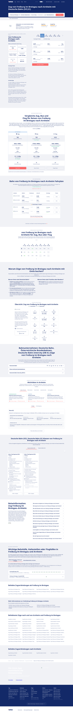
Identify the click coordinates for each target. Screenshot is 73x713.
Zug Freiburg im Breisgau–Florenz (28, 637)
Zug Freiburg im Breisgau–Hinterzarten (29, 593)
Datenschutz (36, 709)
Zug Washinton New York (13, 691)
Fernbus (18, 1)
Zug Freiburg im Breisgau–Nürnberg (43, 639)
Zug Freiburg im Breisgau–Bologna (14, 641)
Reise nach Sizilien (57, 696)
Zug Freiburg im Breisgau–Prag (28, 641)
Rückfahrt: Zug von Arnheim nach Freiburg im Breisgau (19, 605)
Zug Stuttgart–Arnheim (26, 621)
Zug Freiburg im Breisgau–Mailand (42, 634)
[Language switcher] (42, 1)
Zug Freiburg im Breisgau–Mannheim (29, 591)
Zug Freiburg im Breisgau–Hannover (57, 641)
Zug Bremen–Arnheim (26, 625)
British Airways (34, 693)
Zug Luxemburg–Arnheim (13, 628)
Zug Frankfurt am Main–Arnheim (14, 621)
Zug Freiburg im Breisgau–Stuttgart (15, 593)
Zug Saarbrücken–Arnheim (56, 628)
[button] (34, 15)
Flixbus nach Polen (23, 689)
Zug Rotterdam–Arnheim (27, 630)
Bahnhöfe (10, 696)
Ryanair (32, 689)
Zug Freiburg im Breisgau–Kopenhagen (43, 641)
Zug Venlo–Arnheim (54, 653)
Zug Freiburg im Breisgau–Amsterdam (15, 639)
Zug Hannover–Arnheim (40, 623)
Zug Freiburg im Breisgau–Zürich (42, 589)
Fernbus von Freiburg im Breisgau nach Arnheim (46, 605)
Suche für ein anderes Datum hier (36, 217)
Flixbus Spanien (23, 691)
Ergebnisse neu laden (35, 188)
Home (9, 660)
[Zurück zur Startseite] (11, 2)
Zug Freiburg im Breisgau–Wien (14, 637)
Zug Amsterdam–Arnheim (13, 623)
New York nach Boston (13, 694)
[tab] (37, 39)
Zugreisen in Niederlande (19, 660)
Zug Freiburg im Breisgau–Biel (14, 591)
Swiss (32, 694)
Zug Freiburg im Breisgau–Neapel (57, 639)
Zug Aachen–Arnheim (40, 628)
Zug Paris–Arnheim (40, 619)
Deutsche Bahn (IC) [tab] (41, 448)
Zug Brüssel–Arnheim (55, 623)
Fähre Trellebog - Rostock (47, 694)
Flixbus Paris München (24, 696)
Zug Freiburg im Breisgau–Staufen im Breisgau (59, 591)
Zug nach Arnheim (28, 660)
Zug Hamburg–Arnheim (55, 619)
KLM (32, 696)
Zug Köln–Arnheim (39, 621)
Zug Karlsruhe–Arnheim (26, 628)
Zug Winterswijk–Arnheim (41, 653)
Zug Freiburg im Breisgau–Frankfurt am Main (59, 632)
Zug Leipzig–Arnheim (12, 625)
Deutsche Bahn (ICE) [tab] (31, 448)
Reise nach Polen (57, 693)
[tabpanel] (36, 473)
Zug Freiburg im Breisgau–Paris (28, 589)
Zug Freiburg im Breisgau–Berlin (42, 630)
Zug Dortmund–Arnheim (55, 625)
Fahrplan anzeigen (13, 62)
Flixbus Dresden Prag (24, 693)
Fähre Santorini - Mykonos (47, 689)
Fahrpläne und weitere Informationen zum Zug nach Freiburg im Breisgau (21, 607)
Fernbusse (22, 688)
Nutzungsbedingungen (28, 709)
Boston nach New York (13, 693)
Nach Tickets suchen (12, 49)
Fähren (25, 1)
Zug (15, 1)
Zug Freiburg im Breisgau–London (42, 632)
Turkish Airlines (34, 691)
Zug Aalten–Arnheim (12, 655)
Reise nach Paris (57, 691)
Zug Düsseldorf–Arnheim (55, 621)
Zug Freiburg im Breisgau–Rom (14, 634)
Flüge (22, 1)
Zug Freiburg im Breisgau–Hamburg (43, 591)
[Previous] (21, 245)
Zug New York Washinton (13, 689)
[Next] (63, 35)
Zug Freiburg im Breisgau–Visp (14, 589)
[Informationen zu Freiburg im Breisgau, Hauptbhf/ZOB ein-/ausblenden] (62, 576)
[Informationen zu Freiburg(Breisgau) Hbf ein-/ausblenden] (62, 572)
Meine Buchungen (49, 1)
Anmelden (63, 1)
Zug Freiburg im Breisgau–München (57, 589)
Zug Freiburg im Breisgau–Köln (56, 634)
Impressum (20, 709)
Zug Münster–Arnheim (12, 630)
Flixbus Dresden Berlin (24, 694)
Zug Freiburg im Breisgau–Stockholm (58, 637)
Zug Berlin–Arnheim (12, 619)
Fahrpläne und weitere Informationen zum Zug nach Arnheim (48, 606)
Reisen (55, 688)
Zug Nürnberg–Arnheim (26, 623)
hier (46, 223)
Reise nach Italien (57, 694)
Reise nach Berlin (57, 689)
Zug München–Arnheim (26, 619)
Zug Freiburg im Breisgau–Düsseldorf (43, 637)
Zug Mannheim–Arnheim (41, 625)
